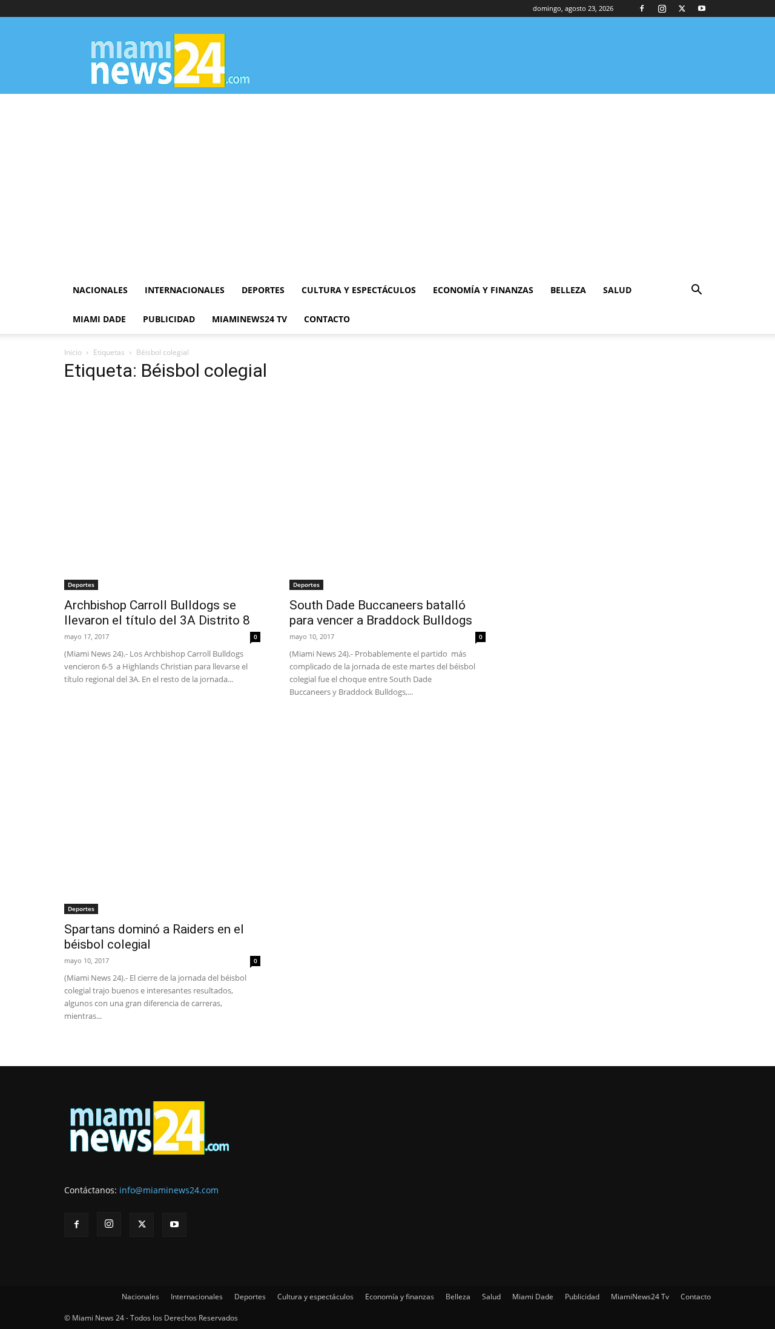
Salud (617, 290)
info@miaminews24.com (169, 1190)
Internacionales (185, 290)
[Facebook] (642, 8)
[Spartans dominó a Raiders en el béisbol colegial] (162, 816)
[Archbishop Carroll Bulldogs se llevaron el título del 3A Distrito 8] (162, 492)
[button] (696, 291)
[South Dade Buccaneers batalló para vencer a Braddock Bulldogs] (387, 492)
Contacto (327, 319)
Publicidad (169, 319)
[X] (682, 8)
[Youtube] (702, 8)
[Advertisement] (387, 185)
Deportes (263, 290)
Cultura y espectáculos (359, 290)
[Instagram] (662, 8)
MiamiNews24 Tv (249, 319)
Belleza (568, 290)
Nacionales (100, 290)
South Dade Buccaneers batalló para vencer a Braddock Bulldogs (380, 613)
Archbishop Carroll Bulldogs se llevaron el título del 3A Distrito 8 (157, 613)
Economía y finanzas (483, 290)
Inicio (73, 352)
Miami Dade (99, 319)
